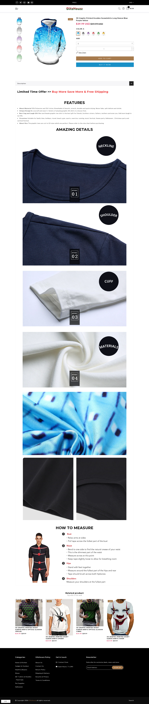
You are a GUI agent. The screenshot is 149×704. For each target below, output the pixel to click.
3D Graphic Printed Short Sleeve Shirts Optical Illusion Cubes (89, 629)
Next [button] (66, 42)
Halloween (19, 687)
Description (21, 83)
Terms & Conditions (42, 680)
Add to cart (104, 58)
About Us (38, 662)
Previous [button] (28, 42)
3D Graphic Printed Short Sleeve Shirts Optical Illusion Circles (28, 629)
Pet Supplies (19, 683)
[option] (48, 41)
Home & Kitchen (21, 662)
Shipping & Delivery (42, 673)
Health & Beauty (21, 669)
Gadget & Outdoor (22, 666)
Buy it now (105, 65)
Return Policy (40, 669)
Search (131, 700)
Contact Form (63, 662)
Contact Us (39, 666)
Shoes (17, 673)
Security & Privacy (42, 677)
